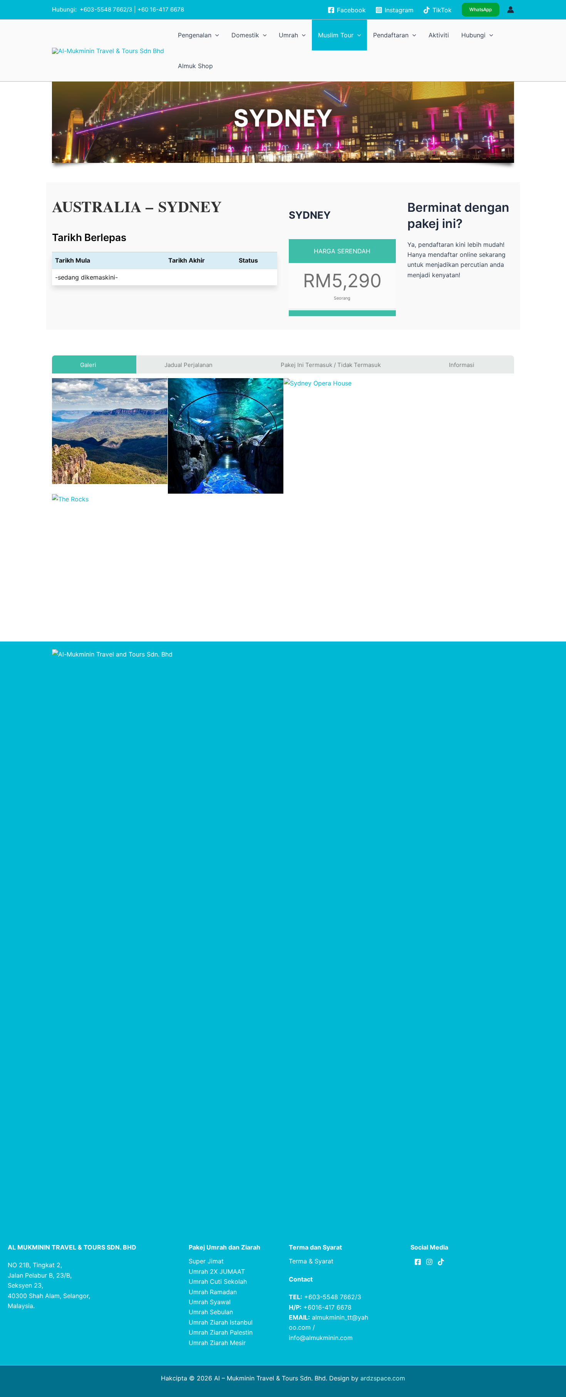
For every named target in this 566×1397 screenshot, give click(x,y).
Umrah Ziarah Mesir (217, 1343)
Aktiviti (432, 35)
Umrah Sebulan (211, 1312)
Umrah (318, 35)
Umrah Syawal (210, 1302)
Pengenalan (246, 35)
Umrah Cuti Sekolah (218, 1281)
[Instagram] (429, 1261)
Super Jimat (206, 1261)
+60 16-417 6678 (160, 9)
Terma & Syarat (311, 1261)
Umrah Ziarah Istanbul (221, 1322)
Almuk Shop (496, 35)
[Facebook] (417, 1261)
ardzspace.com (382, 1378)
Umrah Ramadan (213, 1292)
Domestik (285, 35)
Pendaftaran (396, 35)
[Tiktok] (440, 1261)
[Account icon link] (510, 9)
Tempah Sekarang (460, 295)
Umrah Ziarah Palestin (221, 1332)
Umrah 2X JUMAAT (217, 1271)
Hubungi (459, 35)
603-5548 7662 (105, 9)
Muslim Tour (354, 35)
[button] (480, 10)
